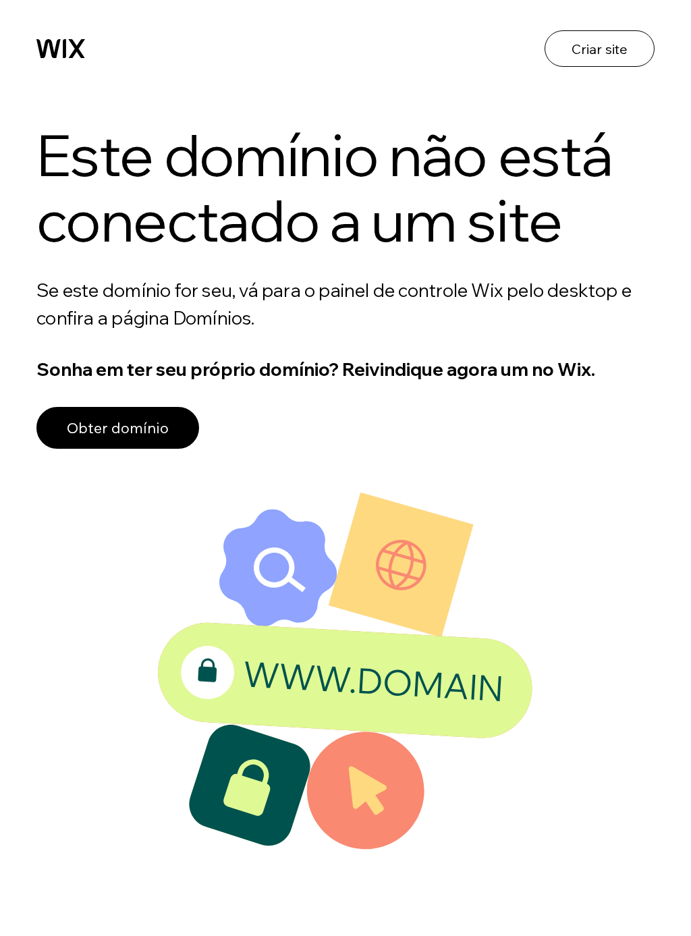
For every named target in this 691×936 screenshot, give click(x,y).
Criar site (600, 48)
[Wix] (60, 48)
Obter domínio (118, 427)
